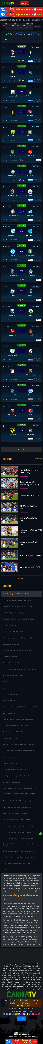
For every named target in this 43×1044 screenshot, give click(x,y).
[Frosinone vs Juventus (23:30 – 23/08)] (9, 543)
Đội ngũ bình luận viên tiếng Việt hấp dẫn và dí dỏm (18, 619)
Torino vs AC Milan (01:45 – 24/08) (30, 555)
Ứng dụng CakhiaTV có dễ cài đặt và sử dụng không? (18, 851)
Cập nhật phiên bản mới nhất (11, 782)
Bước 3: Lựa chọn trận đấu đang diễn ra (15, 813)
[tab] (3, 26)
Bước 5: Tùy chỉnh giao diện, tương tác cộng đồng (18, 826)
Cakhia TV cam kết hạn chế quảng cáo (14, 631)
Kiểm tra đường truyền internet (12, 757)
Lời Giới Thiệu (7, 586)
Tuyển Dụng (17, 1006)
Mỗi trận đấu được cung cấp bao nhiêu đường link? (18, 838)
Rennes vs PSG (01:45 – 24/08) (29, 495)
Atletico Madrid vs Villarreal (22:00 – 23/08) (31, 531)
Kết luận (5, 870)
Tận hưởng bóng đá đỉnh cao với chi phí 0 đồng (17, 650)
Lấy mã (21, 1019)
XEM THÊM (37, 459)
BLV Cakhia (35, 34)
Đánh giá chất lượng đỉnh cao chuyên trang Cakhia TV (19, 606)
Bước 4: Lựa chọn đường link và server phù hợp (17, 819)
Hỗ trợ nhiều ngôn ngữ (10, 656)
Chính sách (23, 1000)
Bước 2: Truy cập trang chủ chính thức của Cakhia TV (18, 807)
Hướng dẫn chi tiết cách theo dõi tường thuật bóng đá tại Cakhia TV (19, 794)
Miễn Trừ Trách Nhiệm (27, 1003)
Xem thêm (21, 449)
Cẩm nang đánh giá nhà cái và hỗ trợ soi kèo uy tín (18, 638)
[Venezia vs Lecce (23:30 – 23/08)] (9, 567)
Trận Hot (21, 34)
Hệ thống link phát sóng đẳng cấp (13, 613)
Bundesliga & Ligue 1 (9, 700)
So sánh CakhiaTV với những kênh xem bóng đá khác (19, 744)
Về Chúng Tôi (10, 1000)
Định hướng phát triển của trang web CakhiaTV (17, 600)
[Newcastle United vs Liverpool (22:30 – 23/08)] (9, 471)
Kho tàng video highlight (10, 738)
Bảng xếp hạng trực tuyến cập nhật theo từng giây (18, 719)
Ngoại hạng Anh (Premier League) (13, 675)
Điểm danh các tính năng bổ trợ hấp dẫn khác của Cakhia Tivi (21, 707)
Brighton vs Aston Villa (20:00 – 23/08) (30, 519)
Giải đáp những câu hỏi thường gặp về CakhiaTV (17, 832)
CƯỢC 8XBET (24, 3)
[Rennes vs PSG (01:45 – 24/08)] (9, 495)
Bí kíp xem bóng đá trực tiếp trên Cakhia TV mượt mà (19, 750)
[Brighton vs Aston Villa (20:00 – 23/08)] (9, 519)
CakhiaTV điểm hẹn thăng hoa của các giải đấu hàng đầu (20, 669)
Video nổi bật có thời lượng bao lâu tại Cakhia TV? (17, 863)
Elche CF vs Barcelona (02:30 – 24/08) (29, 507)
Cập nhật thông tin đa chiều (11, 625)
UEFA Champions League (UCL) (12, 694)
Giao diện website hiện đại (11, 644)
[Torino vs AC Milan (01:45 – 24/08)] (9, 555)
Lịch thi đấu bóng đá (9, 713)
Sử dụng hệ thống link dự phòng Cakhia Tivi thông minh (19, 788)
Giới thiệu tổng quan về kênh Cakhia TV (16, 594)
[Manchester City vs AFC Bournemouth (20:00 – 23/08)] (9, 483)
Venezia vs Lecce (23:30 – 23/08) (30, 567)
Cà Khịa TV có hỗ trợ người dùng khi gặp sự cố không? (19, 857)
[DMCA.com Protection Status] (21, 1033)
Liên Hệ (35, 1000)
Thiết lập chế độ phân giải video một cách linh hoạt (18, 776)
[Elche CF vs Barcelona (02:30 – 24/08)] (9, 507)
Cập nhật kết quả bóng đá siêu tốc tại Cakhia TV (17, 725)
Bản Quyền (10, 1003)
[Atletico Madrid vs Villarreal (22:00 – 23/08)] (9, 531)
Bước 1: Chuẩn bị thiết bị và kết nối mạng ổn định (17, 801)
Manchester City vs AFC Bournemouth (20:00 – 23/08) (29, 483)
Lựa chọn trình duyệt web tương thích (14, 769)
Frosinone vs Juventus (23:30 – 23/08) (29, 543)
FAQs (28, 1006)
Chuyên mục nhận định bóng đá (13, 732)
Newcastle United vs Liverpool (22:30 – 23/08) (29, 471)
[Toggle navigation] (40, 3)
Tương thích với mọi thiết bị (11, 663)
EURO (5, 688)
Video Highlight (8, 459)
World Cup (6, 682)
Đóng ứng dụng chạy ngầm (11, 763)
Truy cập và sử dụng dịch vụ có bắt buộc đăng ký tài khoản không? (20, 844)
